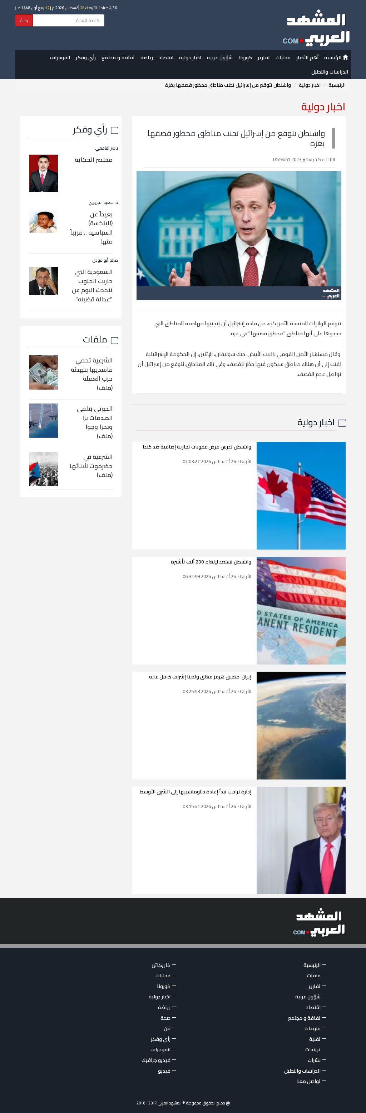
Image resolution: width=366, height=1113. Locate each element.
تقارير (264, 57)
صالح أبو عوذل (105, 260)
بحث (24, 20)
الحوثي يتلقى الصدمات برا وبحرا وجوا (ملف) (95, 422)
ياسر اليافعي (106, 148)
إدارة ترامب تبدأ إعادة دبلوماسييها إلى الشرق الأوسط (195, 791)
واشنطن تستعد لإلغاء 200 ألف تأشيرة (211, 561)
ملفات (95, 339)
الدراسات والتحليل (329, 71)
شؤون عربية (220, 57)
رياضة (146, 57)
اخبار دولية (190, 57)
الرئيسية (333, 57)
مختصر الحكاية (94, 159)
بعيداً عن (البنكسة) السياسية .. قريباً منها (91, 228)
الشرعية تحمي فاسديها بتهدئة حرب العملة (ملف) (92, 374)
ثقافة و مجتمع (118, 57)
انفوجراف (60, 57)
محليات (283, 57)
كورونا (245, 57)
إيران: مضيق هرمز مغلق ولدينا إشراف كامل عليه (200, 676)
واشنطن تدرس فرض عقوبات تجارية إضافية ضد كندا (197, 446)
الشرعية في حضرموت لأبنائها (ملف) (91, 466)
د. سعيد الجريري (103, 202)
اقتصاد (166, 57)
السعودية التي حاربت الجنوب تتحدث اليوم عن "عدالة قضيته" (92, 285)
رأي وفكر (86, 57)
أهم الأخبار (307, 57)
